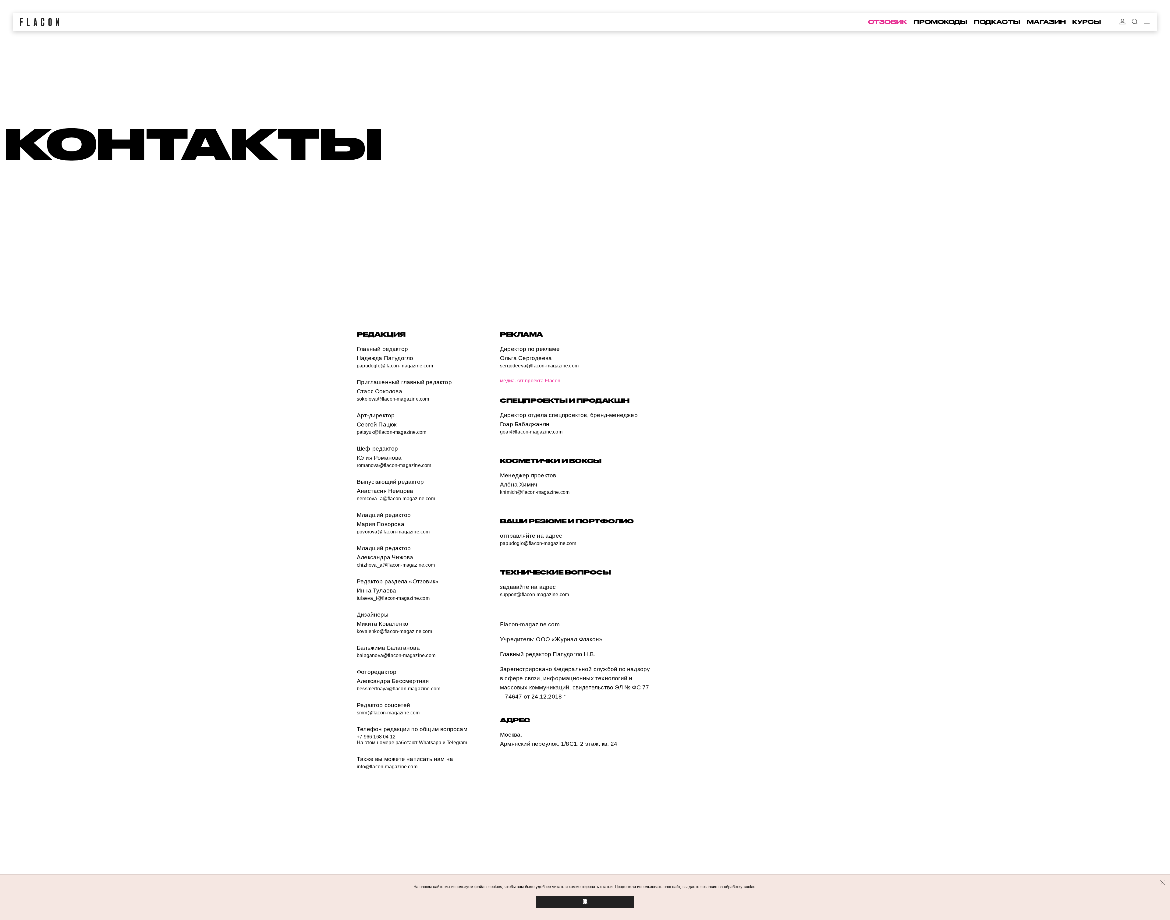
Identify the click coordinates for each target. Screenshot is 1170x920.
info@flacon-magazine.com (387, 766)
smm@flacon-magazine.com (388, 712)
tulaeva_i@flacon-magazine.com (393, 598)
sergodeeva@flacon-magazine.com (539, 365)
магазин (1046, 22)
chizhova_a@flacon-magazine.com (396, 565)
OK (585, 902)
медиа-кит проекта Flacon (530, 380)
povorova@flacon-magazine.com (393, 531)
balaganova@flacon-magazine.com (396, 655)
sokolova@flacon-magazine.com (393, 399)
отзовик (887, 22)
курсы (1086, 22)
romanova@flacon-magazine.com (394, 465)
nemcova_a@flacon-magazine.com (396, 498)
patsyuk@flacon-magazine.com (391, 432)
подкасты (997, 22)
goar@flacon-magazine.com (531, 431)
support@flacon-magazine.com (534, 594)
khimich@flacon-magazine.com (534, 492)
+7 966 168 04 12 (376, 736)
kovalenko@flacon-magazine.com (394, 631)
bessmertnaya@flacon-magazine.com (398, 688)
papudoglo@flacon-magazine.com (395, 365)
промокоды (940, 22)
